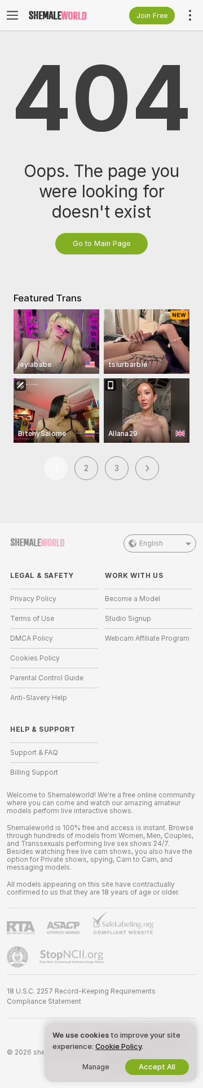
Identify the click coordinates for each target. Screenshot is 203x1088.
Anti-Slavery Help (38, 698)
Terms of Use (32, 619)
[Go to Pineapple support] (18, 957)
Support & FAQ (34, 753)
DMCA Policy (31, 638)
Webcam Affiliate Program (147, 638)
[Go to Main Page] (63, 15)
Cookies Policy (35, 658)
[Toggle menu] (12, 15)
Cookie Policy (118, 1046)
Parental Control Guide (46, 678)
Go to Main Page (101, 243)
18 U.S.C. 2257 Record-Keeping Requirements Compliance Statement (81, 996)
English (151, 543)
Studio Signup (128, 619)
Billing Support (34, 772)
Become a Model (132, 599)
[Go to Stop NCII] (72, 957)
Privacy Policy (33, 599)
